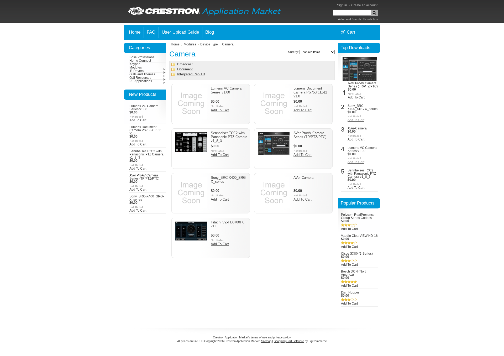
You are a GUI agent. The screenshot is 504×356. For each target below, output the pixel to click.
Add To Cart (137, 120)
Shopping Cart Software (289, 341)
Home (175, 44)
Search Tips (370, 19)
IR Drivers (136, 70)
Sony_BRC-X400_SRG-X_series (362, 107)
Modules (135, 67)
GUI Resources (140, 77)
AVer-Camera (303, 178)
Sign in (342, 5)
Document (185, 69)
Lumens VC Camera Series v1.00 (144, 107)
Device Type (209, 44)
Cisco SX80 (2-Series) (357, 253)
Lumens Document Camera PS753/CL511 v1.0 (145, 130)
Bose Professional (142, 57)
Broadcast (185, 64)
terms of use (259, 337)
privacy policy (282, 337)
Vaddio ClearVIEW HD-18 (359, 235)
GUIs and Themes (142, 74)
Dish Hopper (350, 292)
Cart (351, 32)
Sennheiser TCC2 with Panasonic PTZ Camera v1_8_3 (146, 154)
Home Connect (140, 60)
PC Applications (140, 81)
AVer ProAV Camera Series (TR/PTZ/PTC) (144, 177)
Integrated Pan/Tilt (191, 74)
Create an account (364, 5)
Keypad (134, 64)
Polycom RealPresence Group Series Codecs (358, 216)
